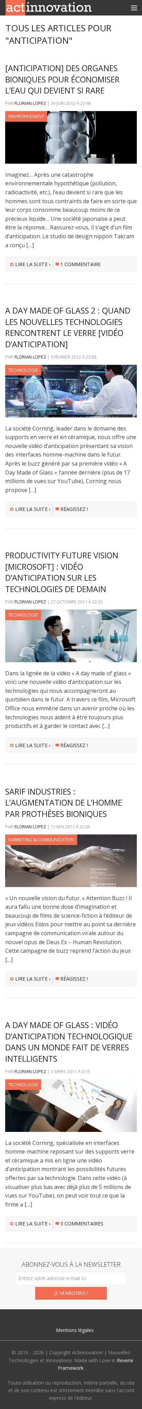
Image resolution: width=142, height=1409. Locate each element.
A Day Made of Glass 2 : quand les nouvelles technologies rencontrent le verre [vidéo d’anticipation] (67, 327)
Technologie (23, 370)
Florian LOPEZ (30, 103)
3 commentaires (81, 1223)
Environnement (26, 116)
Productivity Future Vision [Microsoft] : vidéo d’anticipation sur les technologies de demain (61, 572)
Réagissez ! (74, 509)
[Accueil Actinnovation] (49, 7)
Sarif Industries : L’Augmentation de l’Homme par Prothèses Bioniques (63, 802)
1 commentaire (80, 264)
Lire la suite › (32, 264)
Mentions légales (75, 1330)
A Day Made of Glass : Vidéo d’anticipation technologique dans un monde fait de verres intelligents (68, 1041)
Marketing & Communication (41, 840)
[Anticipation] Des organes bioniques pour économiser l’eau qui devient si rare (62, 79)
